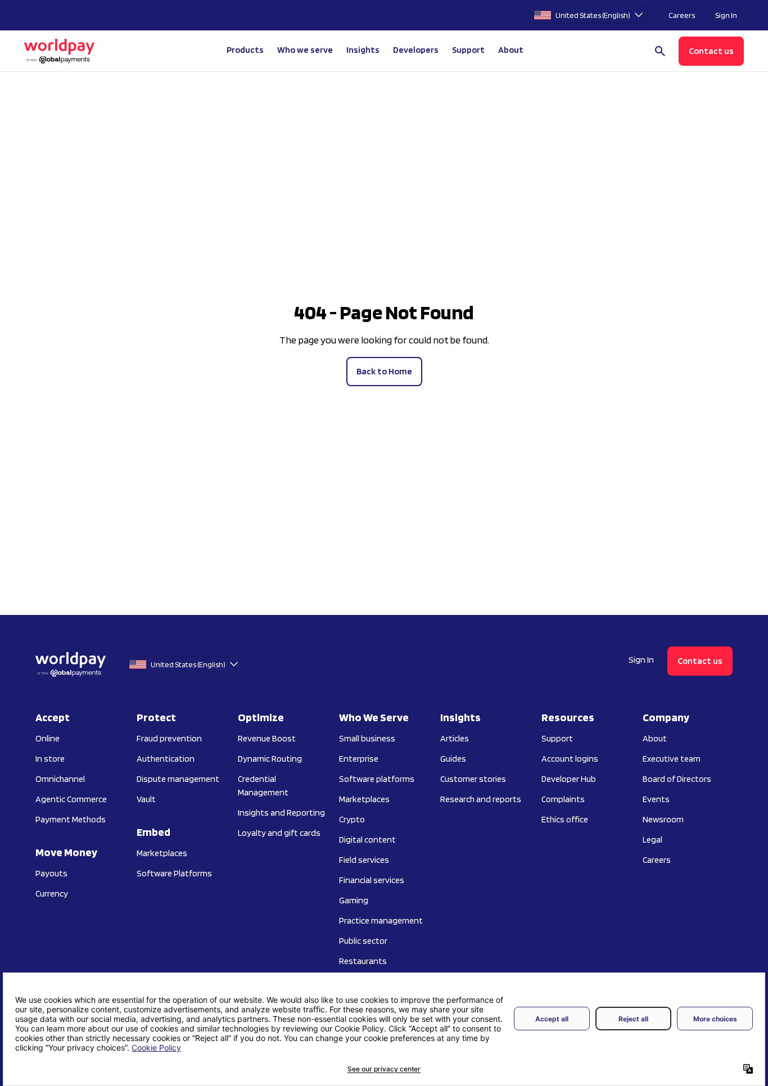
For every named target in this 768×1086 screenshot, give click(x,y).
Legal (652, 839)
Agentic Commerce (71, 799)
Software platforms (376, 778)
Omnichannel (60, 778)
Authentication (166, 758)
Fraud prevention (169, 738)
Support (468, 49)
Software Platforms (174, 873)
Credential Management (263, 785)
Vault (146, 799)
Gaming (353, 900)
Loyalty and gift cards (279, 832)
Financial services (371, 880)
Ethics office (564, 819)
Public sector (363, 940)
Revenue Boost (267, 738)
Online (47, 738)
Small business (367, 738)
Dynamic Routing (270, 758)
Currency (51, 893)
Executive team (672, 758)
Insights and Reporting (281, 812)
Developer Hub (568, 778)
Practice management (381, 920)
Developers (416, 49)
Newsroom (663, 819)
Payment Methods (70, 819)
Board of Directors (677, 778)
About (655, 738)
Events (656, 799)
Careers (681, 15)
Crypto (352, 819)
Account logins (569, 758)
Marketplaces (162, 853)
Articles (454, 738)
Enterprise (358, 758)
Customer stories (473, 778)
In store (50, 758)
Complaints (563, 799)
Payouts (51, 873)
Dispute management (178, 778)
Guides (453, 758)
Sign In (726, 15)
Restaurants (363, 961)
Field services (364, 859)
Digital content (367, 839)
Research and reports (480, 799)
